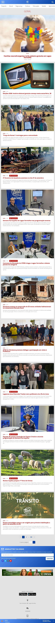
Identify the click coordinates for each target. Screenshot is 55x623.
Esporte (3, 6)
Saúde (44, 6)
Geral (11, 6)
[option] (27, 38)
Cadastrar (50, 558)
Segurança (19, 6)
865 (31, 537)
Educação (36, 6)
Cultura (27, 6)
